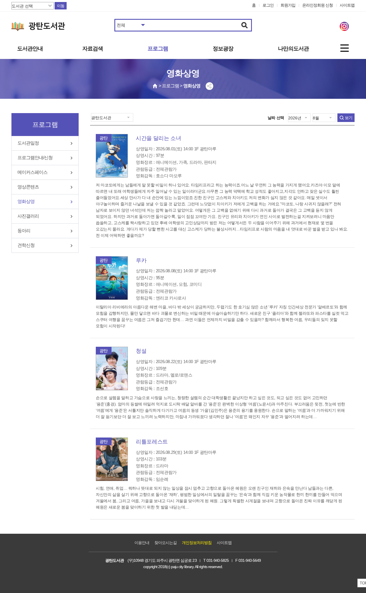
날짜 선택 (276, 117)
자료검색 (92, 49)
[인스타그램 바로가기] (344, 26)
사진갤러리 (28, 216)
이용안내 (141, 542)
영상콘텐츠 (28, 186)
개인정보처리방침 (197, 542)
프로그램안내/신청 (35, 157)
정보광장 (223, 49)
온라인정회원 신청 (317, 5)
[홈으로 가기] (155, 86)
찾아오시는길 (165, 542)
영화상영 (26, 201)
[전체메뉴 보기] (344, 48)
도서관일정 (28, 143)
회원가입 (288, 5)
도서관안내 (30, 49)
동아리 (23, 230)
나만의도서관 (293, 49)
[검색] (244, 25)
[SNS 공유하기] (209, 86)
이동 (60, 5)
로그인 (268, 5)
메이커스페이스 (32, 172)
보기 (348, 117)
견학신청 (26, 245)
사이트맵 (347, 5)
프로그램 (158, 49)
